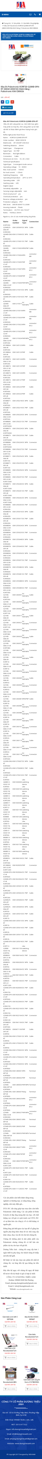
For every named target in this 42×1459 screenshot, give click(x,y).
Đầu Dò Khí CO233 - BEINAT (32, 1318)
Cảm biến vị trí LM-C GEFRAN (10, 1318)
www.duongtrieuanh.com (24, 1289)
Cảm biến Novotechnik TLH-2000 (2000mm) (32, 1337)
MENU (6, 14)
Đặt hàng (8, 108)
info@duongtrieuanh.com (22, 1434)
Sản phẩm (16, 23)
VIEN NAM (32, 1454)
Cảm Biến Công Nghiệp (31, 23)
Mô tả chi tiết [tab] (8, 113)
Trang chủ (7, 23)
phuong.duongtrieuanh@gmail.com (23, 1439)
